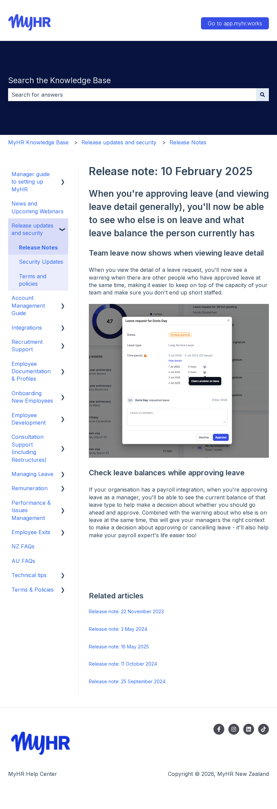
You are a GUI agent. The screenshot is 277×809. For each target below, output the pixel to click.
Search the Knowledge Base (59, 80)
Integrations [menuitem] (26, 327)
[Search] (262, 94)
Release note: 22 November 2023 (126, 611)
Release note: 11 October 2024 (123, 664)
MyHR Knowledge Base (38, 142)
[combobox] (132, 94)
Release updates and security (118, 142)
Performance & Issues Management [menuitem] (31, 510)
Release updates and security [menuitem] (32, 229)
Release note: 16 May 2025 (119, 646)
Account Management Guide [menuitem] (28, 305)
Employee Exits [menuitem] (30, 532)
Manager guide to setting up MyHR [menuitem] (30, 182)
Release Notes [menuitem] (38, 247)
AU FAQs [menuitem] (23, 560)
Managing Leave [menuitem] (32, 474)
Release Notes (188, 142)
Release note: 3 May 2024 (118, 629)
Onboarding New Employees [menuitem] (32, 397)
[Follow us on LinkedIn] (248, 729)
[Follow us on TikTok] (263, 729)
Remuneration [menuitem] (29, 488)
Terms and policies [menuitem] (32, 280)
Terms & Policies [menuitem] (32, 589)
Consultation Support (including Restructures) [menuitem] (29, 448)
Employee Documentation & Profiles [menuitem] (31, 371)
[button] (62, 175)
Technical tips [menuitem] (29, 575)
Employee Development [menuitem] (28, 419)
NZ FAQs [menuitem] (22, 546)
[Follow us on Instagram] (233, 729)
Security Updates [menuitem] (41, 261)
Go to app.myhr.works (235, 23)
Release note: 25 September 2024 (127, 681)
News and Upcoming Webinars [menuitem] (37, 207)
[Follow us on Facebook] (218, 729)
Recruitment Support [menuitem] (27, 345)
